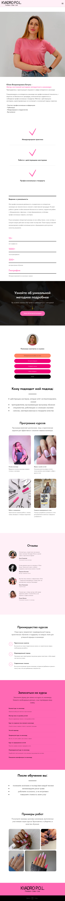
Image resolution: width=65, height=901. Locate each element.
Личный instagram (32, 361)
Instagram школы (32, 366)
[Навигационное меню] (62, 3)
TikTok (32, 376)
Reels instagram (33, 371)
